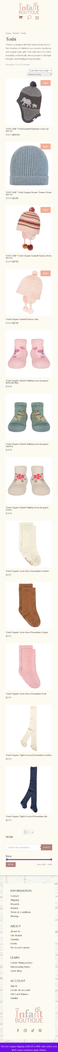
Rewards (15, 904)
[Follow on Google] (40, 1030)
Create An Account (20, 990)
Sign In (14, 986)
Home (8, 33)
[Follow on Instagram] (25, 1030)
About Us (15, 931)
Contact (15, 895)
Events (14, 943)
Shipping (15, 900)
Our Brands (16, 935)
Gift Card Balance (19, 994)
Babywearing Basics (20, 966)
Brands (16, 33)
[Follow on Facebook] (18, 1030)
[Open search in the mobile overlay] (29, 847)
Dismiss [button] (42, 1050)
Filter (11, 864)
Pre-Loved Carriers (20, 947)
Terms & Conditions (21, 912)
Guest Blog (16, 970)
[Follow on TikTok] (33, 1030)
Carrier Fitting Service (21, 962)
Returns (14, 908)
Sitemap (15, 916)
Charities (15, 939)
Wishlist (14, 998)
